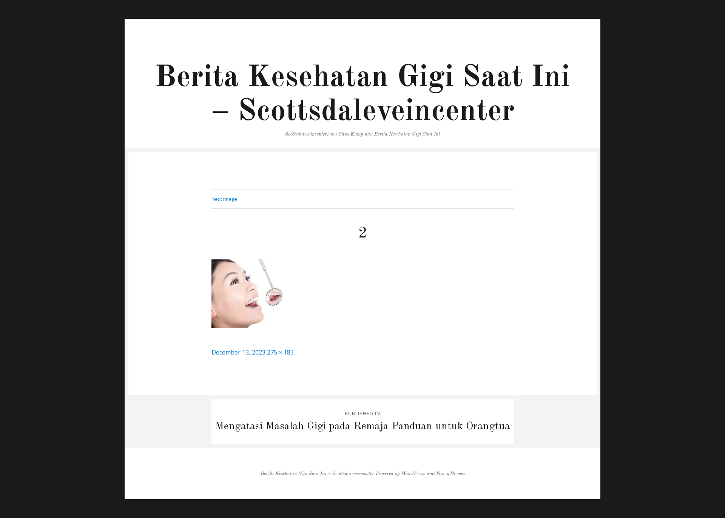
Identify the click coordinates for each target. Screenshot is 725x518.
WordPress (413, 473)
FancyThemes (450, 473)
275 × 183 (280, 352)
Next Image (224, 199)
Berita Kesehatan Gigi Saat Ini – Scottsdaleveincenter (317, 473)
